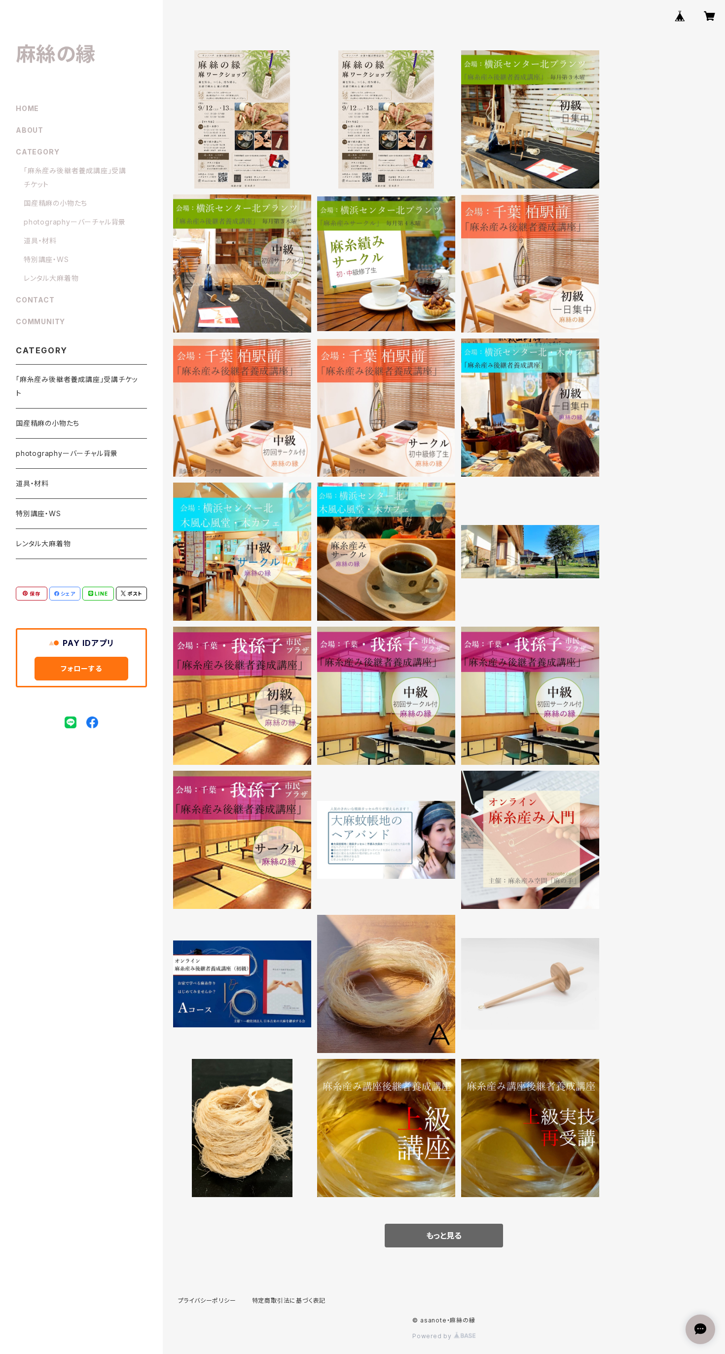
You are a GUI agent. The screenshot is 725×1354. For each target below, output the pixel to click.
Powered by (433, 1336)
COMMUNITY (40, 321)
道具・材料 (40, 240)
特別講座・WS (46, 259)
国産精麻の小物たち (55, 203)
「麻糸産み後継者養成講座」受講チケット (77, 386)
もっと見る (444, 1236)
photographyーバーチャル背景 (75, 222)
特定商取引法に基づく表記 (289, 1300)
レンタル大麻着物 (51, 278)
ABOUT (29, 130)
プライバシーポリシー (207, 1300)
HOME (27, 108)
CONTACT (35, 300)
